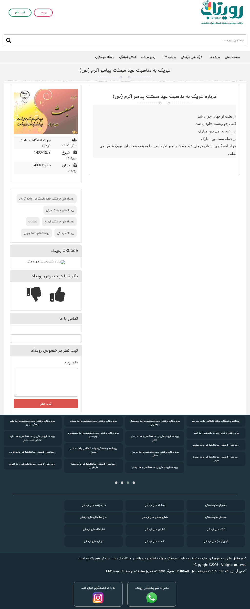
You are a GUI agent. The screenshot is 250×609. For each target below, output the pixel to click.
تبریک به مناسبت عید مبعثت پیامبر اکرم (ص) (125, 70)
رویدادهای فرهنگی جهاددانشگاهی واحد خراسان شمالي (155, 453)
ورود (43, 12)
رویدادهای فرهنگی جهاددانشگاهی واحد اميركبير (216, 421)
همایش (215, 517)
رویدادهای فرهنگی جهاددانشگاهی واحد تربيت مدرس (216, 458)
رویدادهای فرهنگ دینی (60, 210)
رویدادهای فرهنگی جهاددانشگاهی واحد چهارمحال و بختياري (155, 422)
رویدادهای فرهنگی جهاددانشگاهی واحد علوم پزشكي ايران (32, 422)
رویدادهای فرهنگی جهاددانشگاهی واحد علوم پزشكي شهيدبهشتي (32, 438)
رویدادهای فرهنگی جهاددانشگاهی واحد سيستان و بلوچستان (93, 434)
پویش (94, 541)
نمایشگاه (94, 529)
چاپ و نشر (94, 505)
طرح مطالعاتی (93, 517)
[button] (134, 482)
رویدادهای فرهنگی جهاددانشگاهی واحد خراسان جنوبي (155, 438)
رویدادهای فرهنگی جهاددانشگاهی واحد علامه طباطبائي (93, 465)
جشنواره (216, 505)
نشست (32, 221)
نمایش (155, 529)
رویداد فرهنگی (65, 233)
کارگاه (216, 529)
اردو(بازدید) (216, 541)
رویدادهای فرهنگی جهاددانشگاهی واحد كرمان (46, 198)
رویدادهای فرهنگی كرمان (59, 221)
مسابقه (155, 505)
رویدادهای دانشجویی (37, 233)
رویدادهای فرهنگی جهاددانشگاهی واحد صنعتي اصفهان (93, 450)
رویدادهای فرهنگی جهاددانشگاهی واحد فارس (32, 452)
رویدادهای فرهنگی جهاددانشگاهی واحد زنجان (155, 467)
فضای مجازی (155, 517)
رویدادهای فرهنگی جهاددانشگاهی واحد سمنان (93, 421)
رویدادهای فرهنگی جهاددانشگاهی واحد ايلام (216, 433)
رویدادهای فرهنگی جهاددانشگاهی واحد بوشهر (216, 445)
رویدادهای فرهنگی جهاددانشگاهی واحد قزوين (32, 464)
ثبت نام (20, 12)
